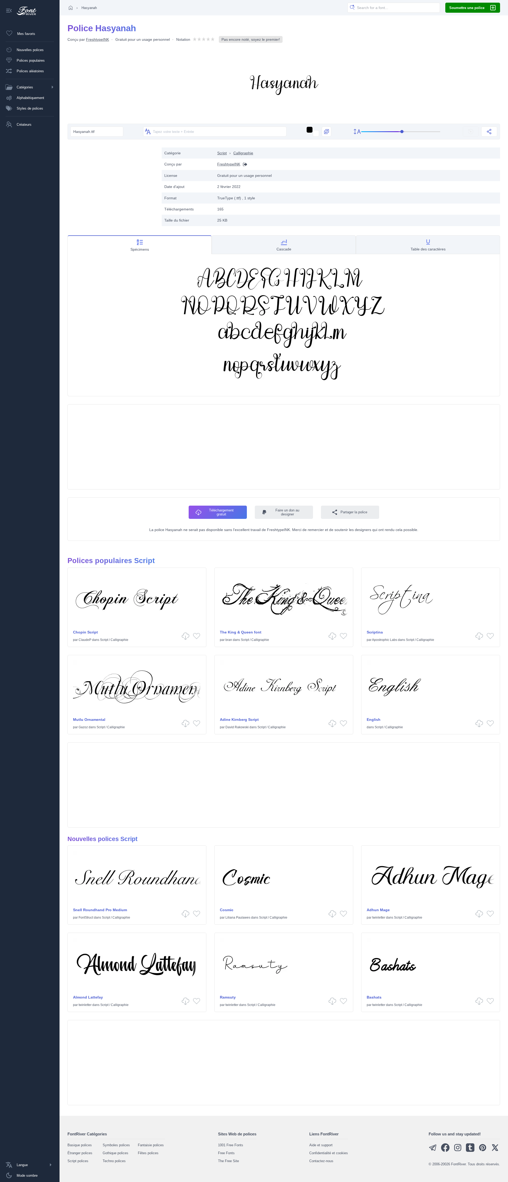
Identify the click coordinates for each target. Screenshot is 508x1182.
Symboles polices (116, 1145)
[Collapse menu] (9, 11)
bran (228, 640)
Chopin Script (85, 632)
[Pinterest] (482, 1151)
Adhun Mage (378, 910)
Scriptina (375, 632)
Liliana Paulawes (237, 917)
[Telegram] (433, 1151)
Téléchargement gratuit (221, 512)
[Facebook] (445, 1151)
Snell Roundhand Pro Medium (100, 910)
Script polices (77, 1161)
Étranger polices (79, 1153)
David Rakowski (237, 727)
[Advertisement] (111, 184)
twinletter (378, 917)
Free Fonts (226, 1153)
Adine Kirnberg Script (239, 719)
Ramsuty (228, 997)
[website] (243, 164)
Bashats (374, 997)
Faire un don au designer (287, 512)
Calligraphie (243, 153)
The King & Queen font (240, 632)
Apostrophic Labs (384, 640)
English (373, 719)
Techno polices (114, 1161)
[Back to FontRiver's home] (24, 11)
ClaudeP (85, 640)
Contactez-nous (321, 1161)
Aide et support (321, 1145)
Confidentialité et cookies (328, 1153)
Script (222, 153)
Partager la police (354, 512)
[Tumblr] (470, 1151)
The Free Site (228, 1161)
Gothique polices (115, 1153)
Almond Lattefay (88, 997)
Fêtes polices (148, 1153)
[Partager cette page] (489, 132)
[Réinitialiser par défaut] (471, 132)
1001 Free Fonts (230, 1145)
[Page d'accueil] (70, 8)
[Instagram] (457, 1151)
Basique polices (79, 1145)
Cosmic (226, 910)
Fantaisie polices (151, 1145)
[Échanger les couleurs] (326, 132)
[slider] (401, 131)
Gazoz (83, 727)
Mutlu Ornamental (89, 719)
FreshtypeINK (97, 39)
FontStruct (86, 917)
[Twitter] (495, 1151)
